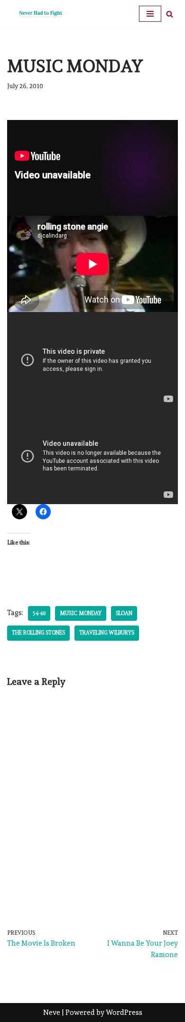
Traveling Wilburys (106, 632)
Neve (51, 1012)
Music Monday (81, 613)
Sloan (124, 613)
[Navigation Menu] (150, 14)
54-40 (39, 613)
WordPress (124, 1012)
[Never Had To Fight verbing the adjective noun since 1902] (35, 14)
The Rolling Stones (38, 632)
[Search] (169, 14)
